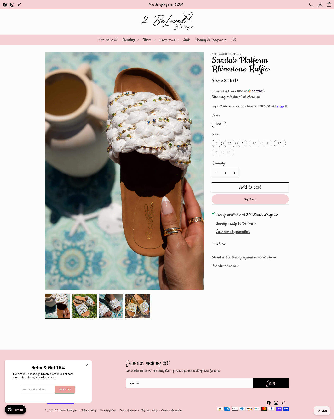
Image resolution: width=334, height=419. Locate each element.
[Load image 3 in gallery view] (111, 306)
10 (230, 153)
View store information (233, 231)
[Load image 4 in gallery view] (137, 306)
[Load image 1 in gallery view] (57, 306)
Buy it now (250, 199)
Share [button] (220, 243)
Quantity (218, 163)
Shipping (218, 97)
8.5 (280, 143)
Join (270, 383)
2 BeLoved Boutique (66, 410)
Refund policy (88, 410)
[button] (311, 4)
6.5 (229, 143)
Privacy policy (108, 410)
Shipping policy (149, 410)
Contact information (171, 410)
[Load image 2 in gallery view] (84, 306)
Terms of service (128, 410)
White (219, 124)
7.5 (257, 144)
